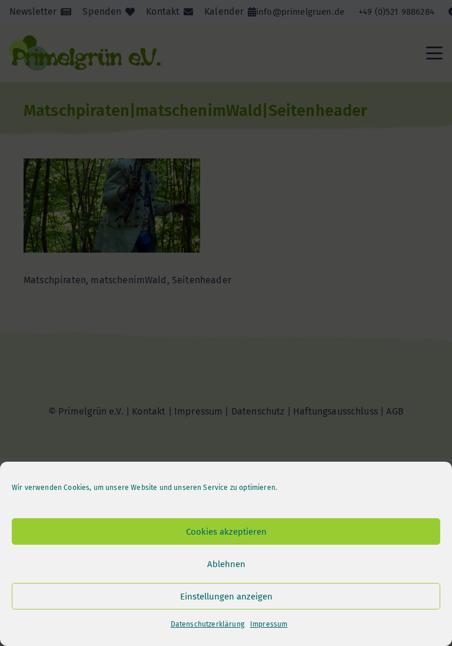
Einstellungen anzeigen (226, 596)
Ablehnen (226, 564)
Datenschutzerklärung (207, 624)
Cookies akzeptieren (226, 531)
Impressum (268, 624)
